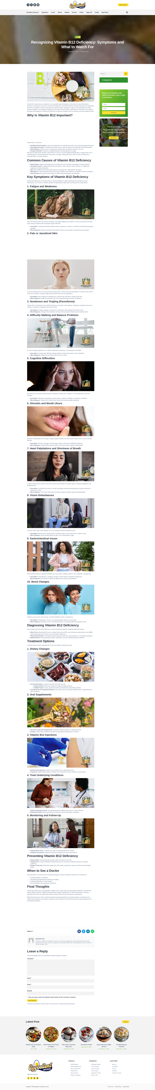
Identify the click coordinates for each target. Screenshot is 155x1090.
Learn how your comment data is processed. (62, 1003)
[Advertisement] (60, 129)
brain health (57, 400)
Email (29, 984)
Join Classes (113, 137)
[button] (127, 12)
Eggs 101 (89, 12)
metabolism (73, 578)
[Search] (126, 74)
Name (29, 978)
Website (29, 991)
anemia (59, 166)
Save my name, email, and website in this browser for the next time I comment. (52, 997)
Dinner (60, 12)
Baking (67, 12)
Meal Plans (105, 12)
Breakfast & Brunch (33, 12)
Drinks (82, 12)
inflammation (37, 438)
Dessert (74, 12)
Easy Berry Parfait (86, 1044)
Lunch (53, 12)
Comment (30, 958)
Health (97, 12)
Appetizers (45, 12)
